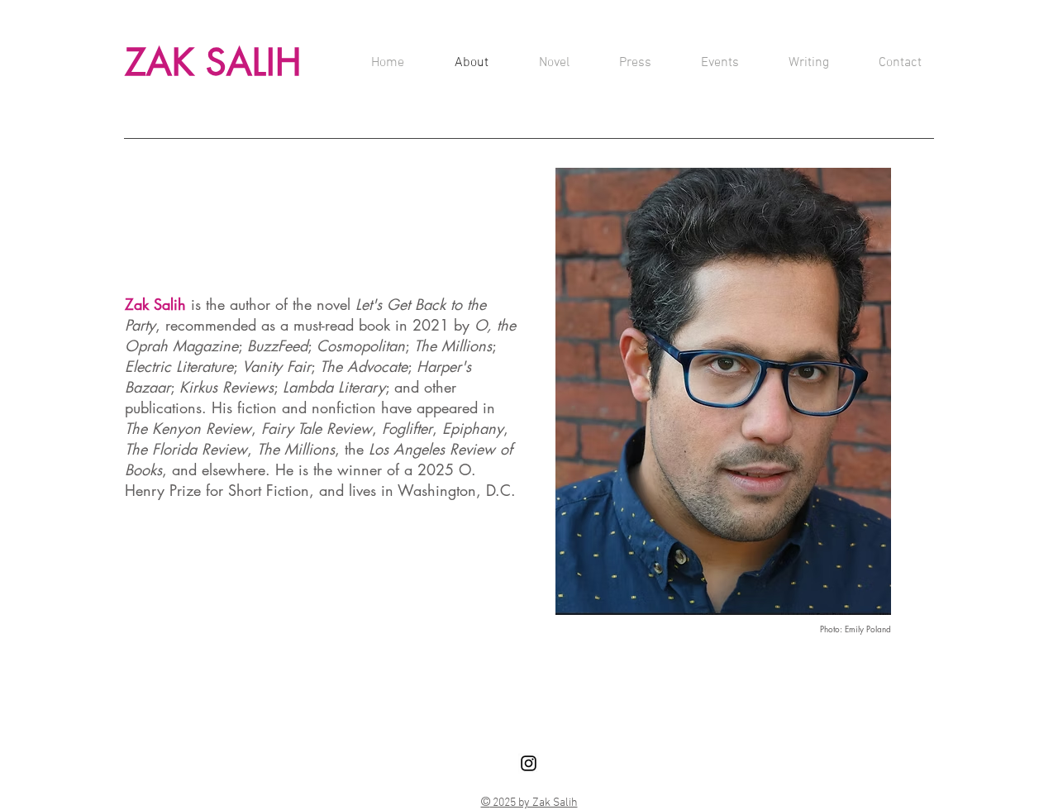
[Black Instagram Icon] (528, 763)
